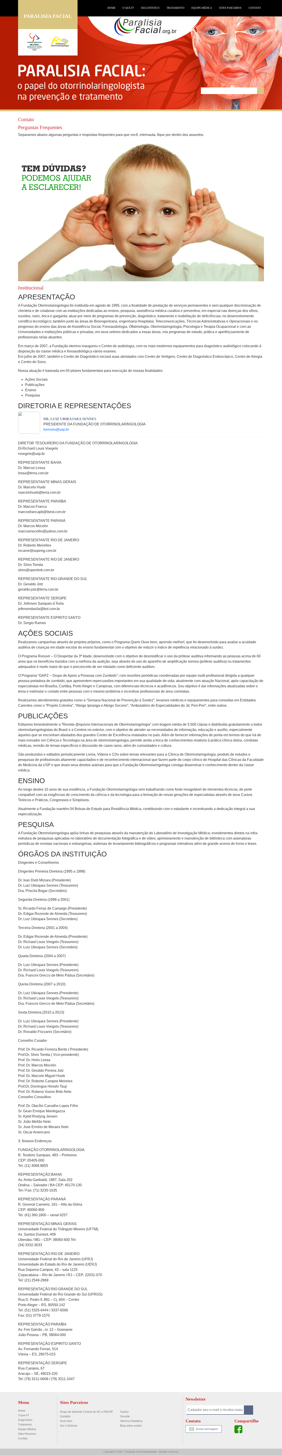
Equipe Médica (201, 7)
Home (111, 7)
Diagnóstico (150, 7)
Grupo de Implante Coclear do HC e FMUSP (86, 1411)
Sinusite (125, 1416)
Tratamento (175, 7)
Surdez (124, 1411)
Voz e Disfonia (68, 1425)
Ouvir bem (66, 1421)
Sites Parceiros (230, 7)
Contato (255, 7)
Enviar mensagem (207, 1429)
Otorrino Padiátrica (131, 1421)
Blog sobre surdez (131, 1425)
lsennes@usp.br (56, 429)
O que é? (128, 7)
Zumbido (65, 1416)
